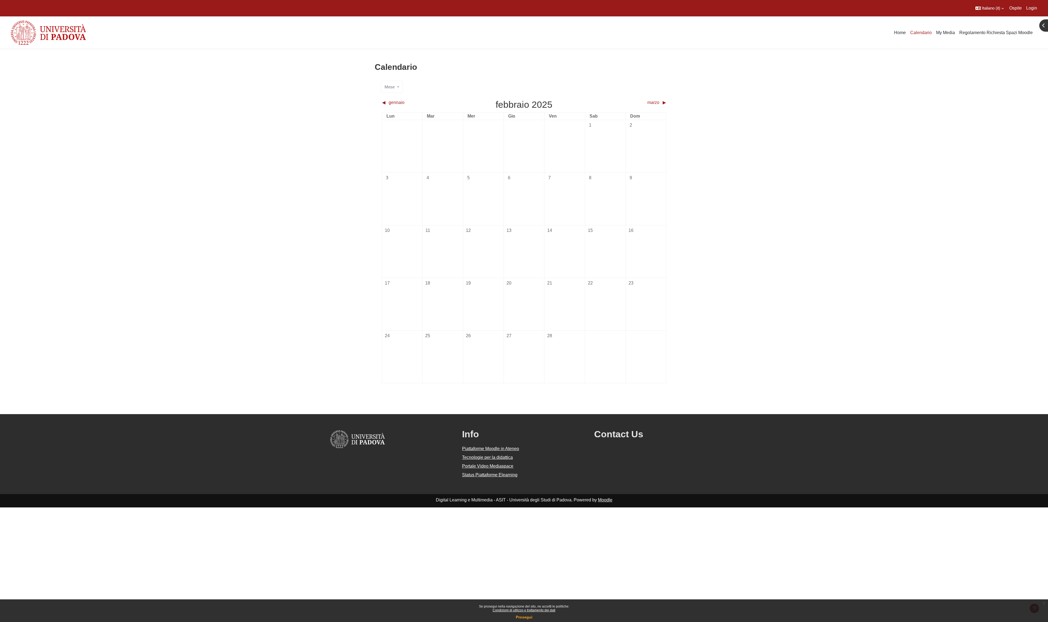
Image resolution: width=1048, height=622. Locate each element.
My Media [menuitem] (945, 32)
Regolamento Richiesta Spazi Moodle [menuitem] (996, 32)
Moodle (605, 500)
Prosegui (524, 617)
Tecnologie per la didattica (487, 457)
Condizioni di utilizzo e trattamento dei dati (524, 610)
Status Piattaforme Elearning (489, 475)
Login (1031, 8)
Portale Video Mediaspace (487, 466)
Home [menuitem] (900, 32)
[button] (989, 8)
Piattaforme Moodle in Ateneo (490, 448)
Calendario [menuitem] (921, 32)
